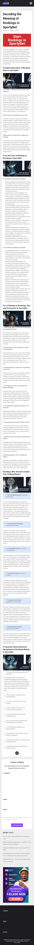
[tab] (17, 681)
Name (5, 799)
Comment (7, 773)
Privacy (5, 932)
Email (5, 809)
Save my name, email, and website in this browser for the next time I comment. (17, 818)
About (4, 921)
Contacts (5, 910)
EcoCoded (17, 942)
